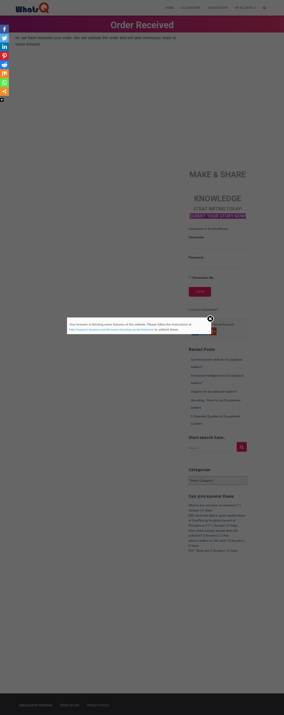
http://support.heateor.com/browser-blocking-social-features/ (111, 329)
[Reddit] (4, 64)
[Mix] (4, 73)
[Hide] (2, 100)
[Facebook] (4, 29)
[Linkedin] (4, 46)
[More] (4, 91)
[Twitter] (4, 38)
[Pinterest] (4, 55)
